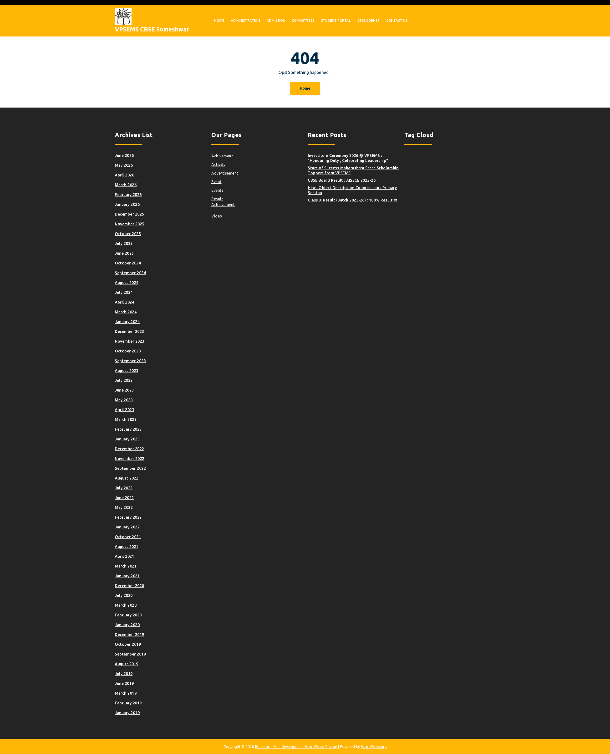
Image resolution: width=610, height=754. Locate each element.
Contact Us (396, 20)
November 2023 (129, 341)
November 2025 (129, 224)
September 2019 (130, 654)
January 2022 (127, 527)
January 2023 (127, 439)
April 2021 (124, 556)
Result (217, 199)
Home (219, 20)
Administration (245, 20)
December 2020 (129, 586)
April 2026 (124, 175)
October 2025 (128, 234)
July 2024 (124, 292)
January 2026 (127, 204)
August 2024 (126, 282)
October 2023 (128, 351)
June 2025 (124, 253)
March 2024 (126, 312)
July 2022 (124, 488)
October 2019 (128, 644)
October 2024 (128, 263)
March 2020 (126, 605)
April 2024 (124, 302)
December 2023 (129, 331)
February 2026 (128, 194)
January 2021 (127, 576)
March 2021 (126, 566)
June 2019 (124, 683)
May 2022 (124, 507)
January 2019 (127, 713)
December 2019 (129, 634)
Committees (303, 20)
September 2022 (130, 468)
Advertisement (224, 173)
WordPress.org (374, 746)
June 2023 (124, 390)
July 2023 (124, 380)
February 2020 (128, 615)
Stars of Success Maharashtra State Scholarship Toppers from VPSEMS (353, 170)
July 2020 (124, 595)
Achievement (223, 204)
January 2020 (127, 625)
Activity (218, 164)
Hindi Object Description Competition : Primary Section (352, 190)
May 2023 (124, 400)
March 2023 (126, 419)
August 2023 (126, 370)
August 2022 (126, 478)
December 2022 (129, 449)
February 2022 (128, 517)
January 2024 (127, 322)
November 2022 (129, 458)
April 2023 (124, 410)
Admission (276, 20)
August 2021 (126, 546)
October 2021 (128, 537)
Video (216, 216)
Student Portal (336, 20)
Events (217, 190)
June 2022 (124, 498)
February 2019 (128, 703)
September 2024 (130, 273)
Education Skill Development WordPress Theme (296, 746)
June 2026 (124, 155)
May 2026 (124, 165)
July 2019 (124, 673)
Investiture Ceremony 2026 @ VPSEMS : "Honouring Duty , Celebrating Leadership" (348, 158)
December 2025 (129, 214)
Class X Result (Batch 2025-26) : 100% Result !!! (352, 200)
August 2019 (126, 664)
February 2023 (128, 429)
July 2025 (124, 243)
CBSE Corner (368, 20)
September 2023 (130, 361)
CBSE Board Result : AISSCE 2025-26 (342, 180)
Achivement (222, 156)
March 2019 (126, 693)
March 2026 (126, 185)
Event (216, 182)
